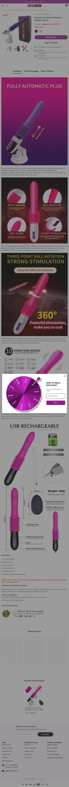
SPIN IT (56, 402)
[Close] (65, 376)
